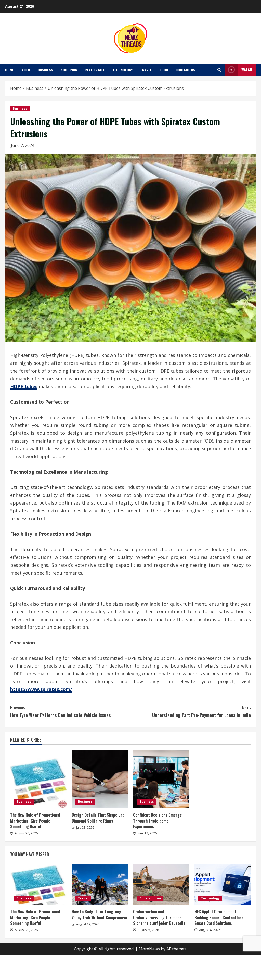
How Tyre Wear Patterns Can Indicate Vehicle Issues (60, 711)
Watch (246, 69)
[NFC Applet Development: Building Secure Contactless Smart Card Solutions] (222, 884)
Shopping (69, 69)
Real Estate (95, 69)
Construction (150, 898)
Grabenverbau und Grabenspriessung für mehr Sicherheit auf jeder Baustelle (159, 917)
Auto (26, 69)
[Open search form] (219, 70)
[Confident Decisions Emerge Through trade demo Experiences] (161, 779)
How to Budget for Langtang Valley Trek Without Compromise (99, 914)
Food (164, 69)
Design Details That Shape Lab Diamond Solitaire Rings (98, 818)
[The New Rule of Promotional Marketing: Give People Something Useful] (38, 779)
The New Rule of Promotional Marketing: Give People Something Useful (35, 821)
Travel (146, 69)
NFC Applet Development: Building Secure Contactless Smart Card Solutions (219, 917)
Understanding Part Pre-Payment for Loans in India (201, 711)
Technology (122, 69)
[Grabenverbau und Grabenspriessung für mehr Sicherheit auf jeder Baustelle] (161, 884)
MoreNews (149, 949)
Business (45, 69)
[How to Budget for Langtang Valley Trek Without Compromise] (100, 884)
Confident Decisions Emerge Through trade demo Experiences (157, 821)
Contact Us (185, 69)
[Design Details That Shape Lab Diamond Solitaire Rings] (100, 779)
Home (9, 69)
